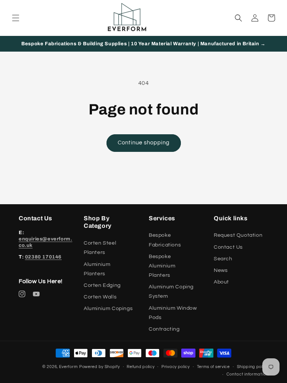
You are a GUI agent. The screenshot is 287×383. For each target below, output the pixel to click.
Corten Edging (102, 285)
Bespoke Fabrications (165, 240)
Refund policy (140, 367)
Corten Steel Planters (100, 247)
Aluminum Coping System (171, 291)
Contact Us (228, 247)
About (221, 282)
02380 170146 (43, 257)
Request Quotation (238, 235)
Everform (68, 367)
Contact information (247, 374)
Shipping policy (253, 367)
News (221, 270)
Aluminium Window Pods (173, 313)
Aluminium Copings (108, 308)
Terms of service (213, 367)
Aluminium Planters (97, 269)
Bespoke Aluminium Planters (162, 266)
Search (223, 258)
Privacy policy (175, 367)
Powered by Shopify (99, 367)
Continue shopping (144, 142)
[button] (15, 18)
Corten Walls (100, 297)
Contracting (164, 329)
